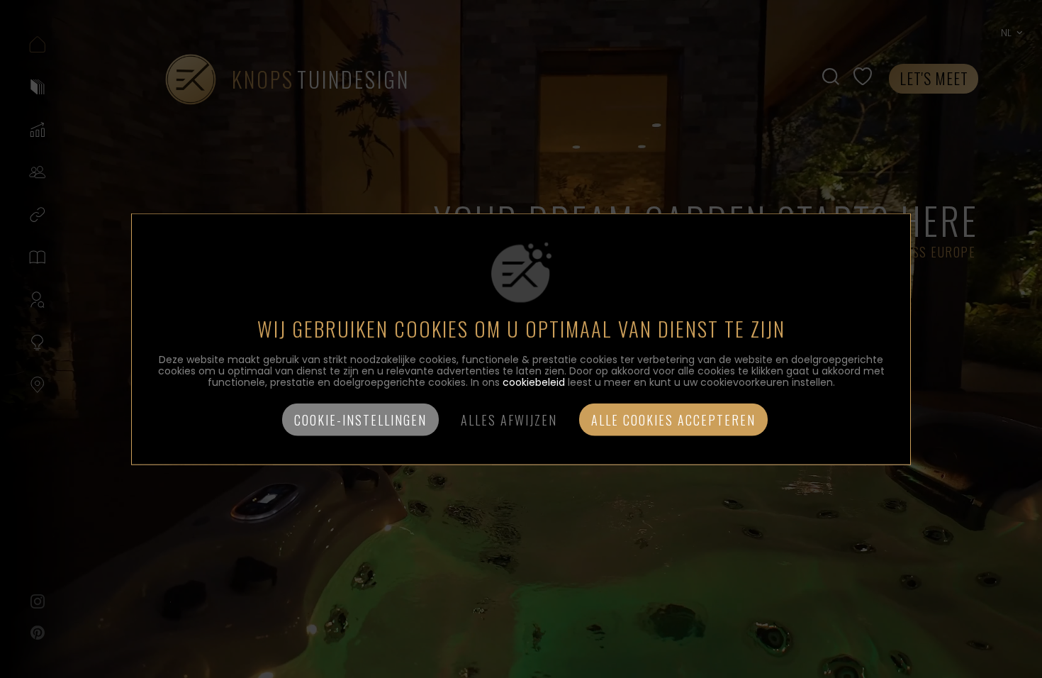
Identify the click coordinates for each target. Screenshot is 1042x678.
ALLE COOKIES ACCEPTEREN (673, 419)
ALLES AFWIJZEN (509, 419)
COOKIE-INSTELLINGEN (360, 419)
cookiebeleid (534, 381)
